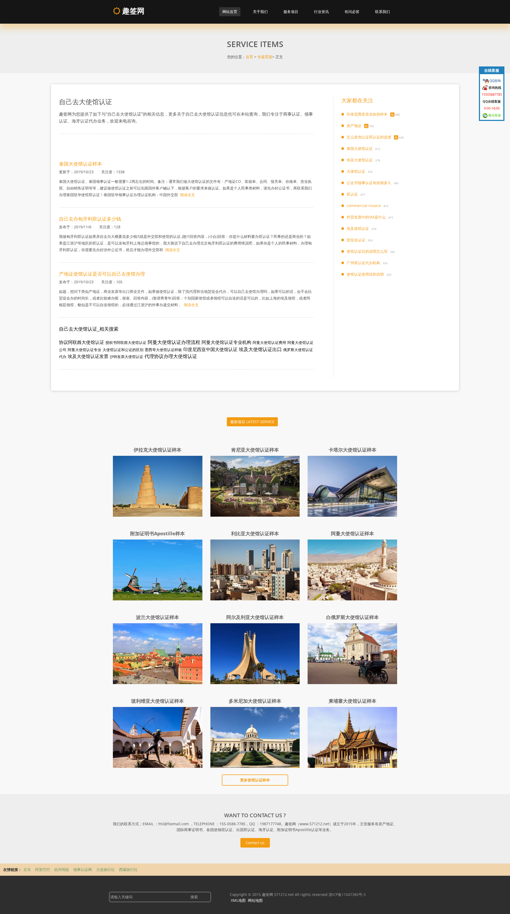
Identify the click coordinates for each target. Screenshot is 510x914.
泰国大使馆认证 (360, 148)
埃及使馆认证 (358, 228)
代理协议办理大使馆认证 (170, 356)
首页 (249, 56)
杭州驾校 (62, 869)
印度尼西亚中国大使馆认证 (210, 349)
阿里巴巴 (43, 869)
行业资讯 (321, 11)
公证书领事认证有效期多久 (369, 182)
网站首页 (229, 11)
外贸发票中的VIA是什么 (366, 217)
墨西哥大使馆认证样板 (163, 349)
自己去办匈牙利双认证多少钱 (90, 219)
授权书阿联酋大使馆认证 (125, 342)
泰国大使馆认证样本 (80, 164)
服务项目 (290, 11)
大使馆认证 (356, 171)
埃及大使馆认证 (360, 159)
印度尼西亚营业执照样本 (367, 114)
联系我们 (382, 11)
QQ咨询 (495, 80)
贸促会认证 (356, 239)
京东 (27, 869)
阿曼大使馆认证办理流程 (174, 342)
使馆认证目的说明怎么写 (367, 251)
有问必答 (352, 11)
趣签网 (132, 11)
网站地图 (255, 900)
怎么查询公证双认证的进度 (369, 137)
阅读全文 (187, 194)
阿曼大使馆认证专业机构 (226, 342)
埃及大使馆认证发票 (88, 356)
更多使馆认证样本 (255, 779)
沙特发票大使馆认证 (126, 356)
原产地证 (354, 125)
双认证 (352, 194)
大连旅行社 (106, 869)
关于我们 (260, 11)
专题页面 (264, 56)
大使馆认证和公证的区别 (123, 349)
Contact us (255, 842)
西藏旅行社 (128, 869)
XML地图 (238, 900)
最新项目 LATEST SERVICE (252, 421)
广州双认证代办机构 (363, 262)
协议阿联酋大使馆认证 (81, 342)
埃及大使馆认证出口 (260, 349)
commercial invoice (364, 205)
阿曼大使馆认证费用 (269, 342)
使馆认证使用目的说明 (365, 274)
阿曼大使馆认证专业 (84, 349)
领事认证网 (83, 869)
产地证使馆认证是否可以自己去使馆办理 (102, 274)
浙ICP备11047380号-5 (347, 894)
